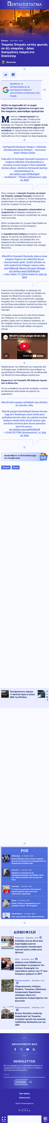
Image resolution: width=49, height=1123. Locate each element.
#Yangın (40, 268)
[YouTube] (27, 1049)
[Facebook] (15, 1049)
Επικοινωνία (24, 1098)
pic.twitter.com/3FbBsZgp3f (24, 173)
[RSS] (34, 1049)
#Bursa (23, 268)
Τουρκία (6, 467)
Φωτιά (15, 467)
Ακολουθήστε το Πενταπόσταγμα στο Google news (20, 456)
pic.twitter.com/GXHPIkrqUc (24, 271)
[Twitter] (21, 1049)
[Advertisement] (24, 582)
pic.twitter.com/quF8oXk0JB (24, 429)
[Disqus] (24, 741)
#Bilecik (14, 268)
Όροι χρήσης (24, 1093)
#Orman (31, 268)
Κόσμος (4, 40)
